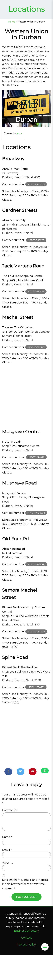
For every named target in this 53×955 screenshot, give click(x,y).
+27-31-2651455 (36, 291)
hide (19, 133)
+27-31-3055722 (36, 631)
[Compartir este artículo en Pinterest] (33, 771)
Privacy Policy (26, 944)
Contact (26, 937)
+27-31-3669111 (36, 240)
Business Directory (26, 930)
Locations (26, 9)
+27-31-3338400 (36, 564)
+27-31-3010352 (36, 347)
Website (7, 862)
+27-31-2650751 (36, 687)
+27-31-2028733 (36, 513)
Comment (10, 810)
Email (7, 849)
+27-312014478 (36, 457)
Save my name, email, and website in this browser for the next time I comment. (25, 884)
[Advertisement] (26, 395)
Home (11, 21)
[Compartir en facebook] (8, 771)
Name (7, 837)
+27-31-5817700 (36, 184)
